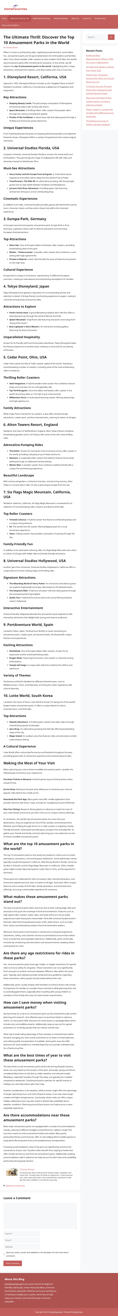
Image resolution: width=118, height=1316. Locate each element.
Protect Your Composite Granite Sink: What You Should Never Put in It (100, 78)
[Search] (111, 37)
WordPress (78, 1312)
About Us (75, 18)
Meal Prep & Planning (41, 18)
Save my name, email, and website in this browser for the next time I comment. (37, 1254)
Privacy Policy (100, 18)
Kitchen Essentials (61, 18)
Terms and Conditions (10, 25)
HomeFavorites (56, 1312)
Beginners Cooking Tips (19, 18)
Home (4, 18)
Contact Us (87, 18)
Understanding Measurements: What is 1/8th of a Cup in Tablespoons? (99, 59)
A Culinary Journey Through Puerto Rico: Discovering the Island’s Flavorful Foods (99, 90)
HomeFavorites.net (13, 1284)
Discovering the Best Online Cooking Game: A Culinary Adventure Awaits (98, 101)
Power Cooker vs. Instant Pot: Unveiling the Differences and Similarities (99, 113)
